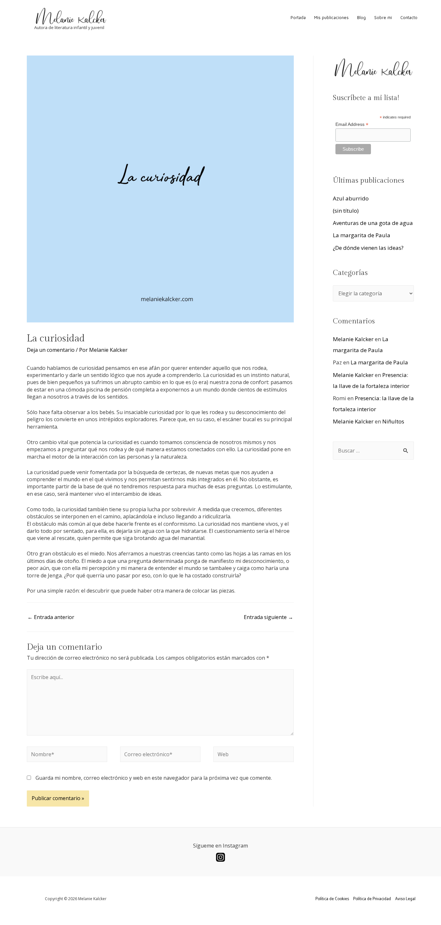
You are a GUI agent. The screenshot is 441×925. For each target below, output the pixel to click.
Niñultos (393, 421)
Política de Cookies (332, 899)
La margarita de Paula (361, 235)
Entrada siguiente (268, 617)
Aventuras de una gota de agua (373, 223)
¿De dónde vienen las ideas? (368, 247)
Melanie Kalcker (353, 339)
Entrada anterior (50, 617)
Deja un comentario (51, 349)
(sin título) (346, 210)
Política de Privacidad (372, 899)
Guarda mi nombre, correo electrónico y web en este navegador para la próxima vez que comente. (154, 777)
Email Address (351, 124)
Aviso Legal (405, 899)
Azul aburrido (351, 198)
